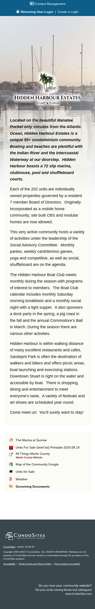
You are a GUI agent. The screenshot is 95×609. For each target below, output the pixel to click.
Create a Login (68, 12)
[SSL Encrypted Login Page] (18, 12)
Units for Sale (25, 471)
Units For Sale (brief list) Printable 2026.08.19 (48, 447)
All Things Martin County (33, 453)
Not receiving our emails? (67, 564)
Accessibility (9, 564)
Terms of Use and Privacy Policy (35, 564)
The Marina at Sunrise (31, 440)
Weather (22, 479)
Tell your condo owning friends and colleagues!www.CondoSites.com (63, 589)
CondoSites (9, 547)
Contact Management (49, 4)
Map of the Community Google (37, 464)
